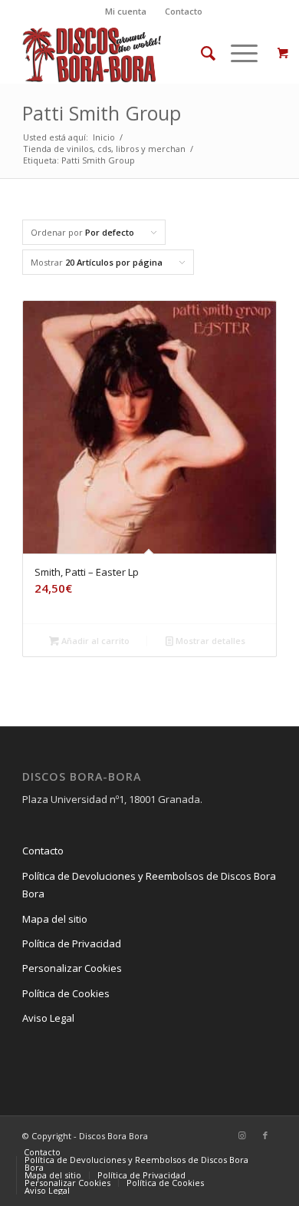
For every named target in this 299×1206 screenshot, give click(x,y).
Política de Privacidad (71, 943)
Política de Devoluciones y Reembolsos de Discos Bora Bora (149, 884)
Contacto (183, 11)
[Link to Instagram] (242, 1135)
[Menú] (236, 53)
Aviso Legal (48, 1018)
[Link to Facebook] (265, 1135)
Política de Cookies (66, 993)
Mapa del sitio (54, 919)
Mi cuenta (125, 11)
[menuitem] (126, 11)
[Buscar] (200, 53)
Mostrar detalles (209, 640)
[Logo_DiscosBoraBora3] (123, 53)
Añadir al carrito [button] (94, 640)
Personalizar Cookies (72, 968)
